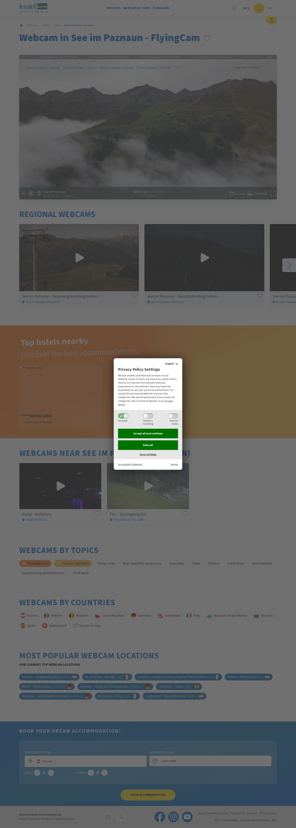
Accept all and (148, 433)
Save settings (148, 454)
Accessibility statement (130, 464)
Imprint (174, 464)
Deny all (148, 445)
